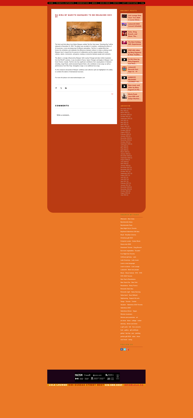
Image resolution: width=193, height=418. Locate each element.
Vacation (123, 304)
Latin (134, 257)
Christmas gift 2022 (127, 238)
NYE (140, 273)
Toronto (128, 301)
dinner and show (132, 323)
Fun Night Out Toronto (128, 254)
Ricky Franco (133, 285)
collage (134, 320)
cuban (139, 320)
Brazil (122, 235)
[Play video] (84, 31)
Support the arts (134, 298)
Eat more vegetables (127, 250)
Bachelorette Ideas (126, 222)
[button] (65, 3)
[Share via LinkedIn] (66, 88)
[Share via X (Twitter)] (61, 88)
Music (122, 273)
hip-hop (128, 333)
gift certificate (134, 330)
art (137, 317)
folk (130, 327)
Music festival (129, 273)
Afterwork (124, 219)
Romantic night (125, 292)
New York (134, 282)
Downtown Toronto (126, 247)
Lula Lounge (135, 266)
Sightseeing (124, 298)
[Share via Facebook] (56, 88)
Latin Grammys (125, 260)
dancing (123, 323)
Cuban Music (136, 241)
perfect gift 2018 (126, 336)
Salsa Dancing (135, 292)
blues (129, 320)
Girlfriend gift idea (126, 257)
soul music (124, 339)
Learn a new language (128, 263)
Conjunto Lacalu (126, 241)
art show (123, 320)
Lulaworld (124, 269)
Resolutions (124, 285)
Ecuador (137, 250)
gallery (126, 330)
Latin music (135, 260)
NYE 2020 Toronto (126, 276)
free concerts (136, 327)
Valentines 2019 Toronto (135, 304)
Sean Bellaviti (133, 295)
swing (130, 339)
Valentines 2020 (126, 308)
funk (122, 330)
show (138, 336)
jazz (133, 333)
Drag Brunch (138, 247)
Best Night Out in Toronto (129, 228)
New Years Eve (125, 282)
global (122, 333)
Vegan (135, 311)
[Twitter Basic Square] (125, 349)
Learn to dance (125, 266)
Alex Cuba (131, 219)
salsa (133, 336)
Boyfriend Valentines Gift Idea (130, 231)
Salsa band (124, 295)
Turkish (134, 301)
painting (137, 333)
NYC (136, 273)
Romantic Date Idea (127, 289)
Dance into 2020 (126, 244)
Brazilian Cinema (130, 235)
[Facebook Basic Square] (122, 349)
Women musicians (126, 314)
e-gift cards (124, 327)
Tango (122, 301)
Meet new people (133, 269)
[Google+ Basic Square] (128, 349)
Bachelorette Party (126, 225)
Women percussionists (128, 317)
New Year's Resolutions (128, 279)
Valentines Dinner (126, 311)
